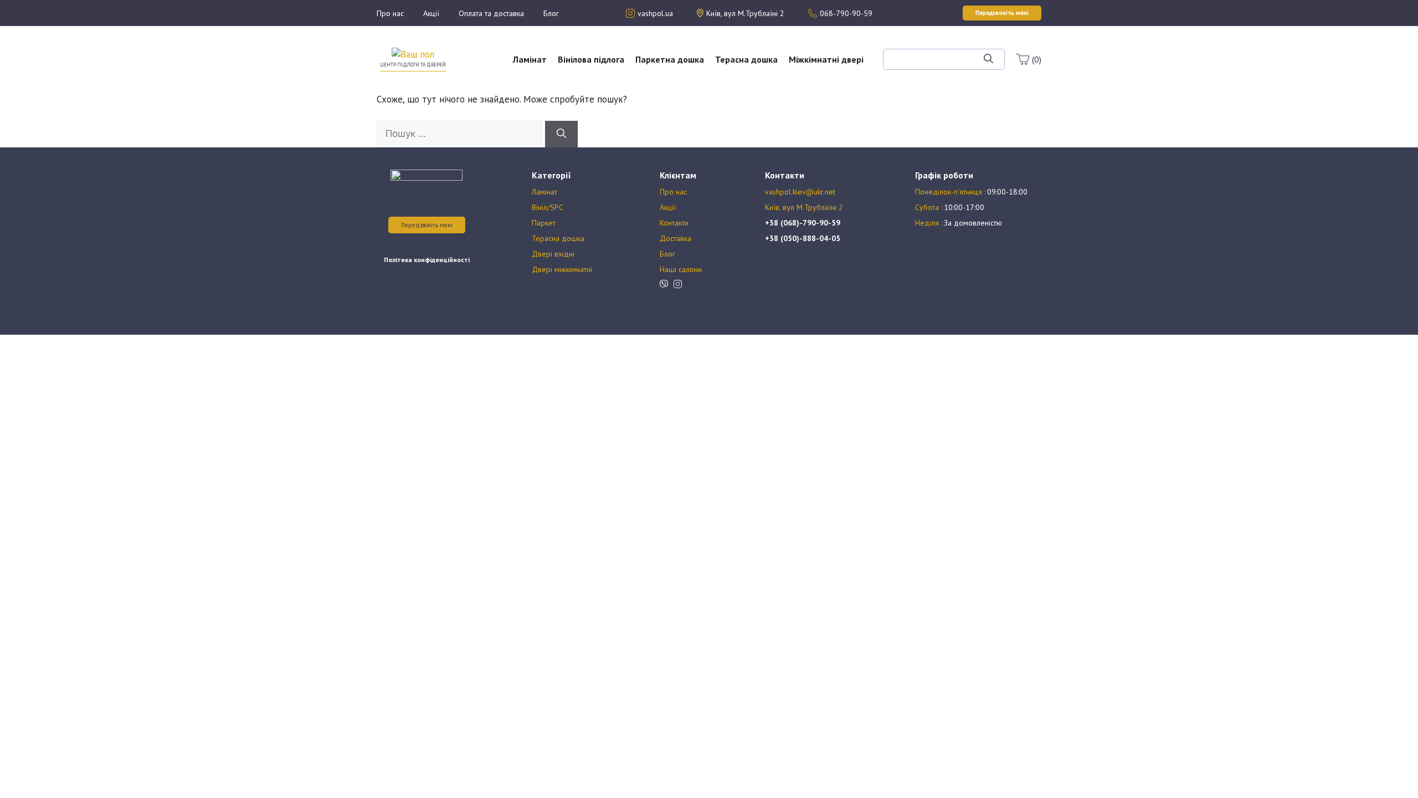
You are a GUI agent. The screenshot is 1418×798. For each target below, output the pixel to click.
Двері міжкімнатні (562, 269)
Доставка (675, 238)
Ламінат (530, 59)
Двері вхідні (553, 254)
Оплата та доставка (491, 13)
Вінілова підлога (591, 59)
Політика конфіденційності (427, 259)
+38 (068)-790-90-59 (802, 223)
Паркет (544, 223)
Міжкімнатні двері (826, 59)
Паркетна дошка (669, 59)
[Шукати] (988, 59)
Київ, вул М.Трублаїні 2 (804, 207)
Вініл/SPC (547, 207)
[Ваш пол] (413, 54)
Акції (431, 13)
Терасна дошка (746, 59)
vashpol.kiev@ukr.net (800, 192)
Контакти (674, 223)
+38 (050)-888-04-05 (802, 238)
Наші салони (681, 269)
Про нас (390, 13)
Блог (551, 13)
